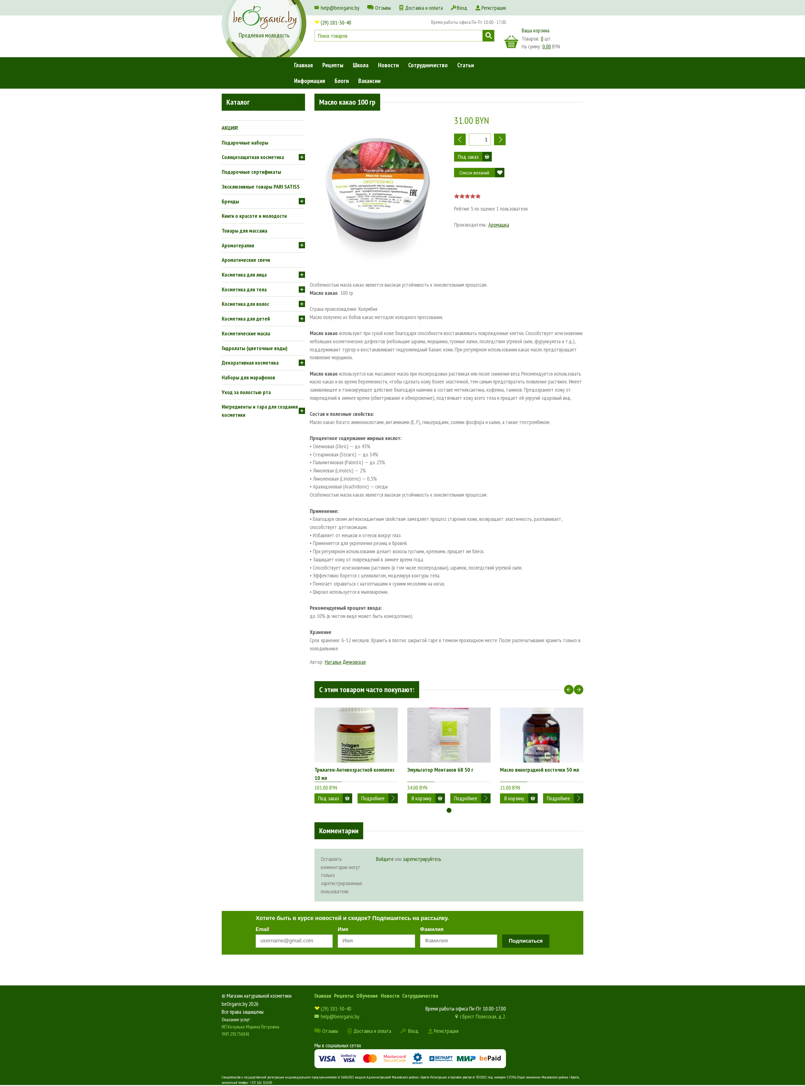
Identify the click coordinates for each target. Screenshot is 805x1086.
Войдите (385, 859)
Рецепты (332, 65)
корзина (511, 42)
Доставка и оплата (424, 7)
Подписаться (526, 941)
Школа (361, 65)
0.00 (546, 46)
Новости (388, 65)
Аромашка (498, 224)
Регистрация (493, 7)
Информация (309, 81)
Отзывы (383, 7)
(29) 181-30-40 (336, 22)
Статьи (465, 65)
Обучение (367, 995)
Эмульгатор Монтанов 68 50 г (440, 769)
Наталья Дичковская (345, 661)
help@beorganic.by (340, 7)
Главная (303, 65)
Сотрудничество (428, 65)
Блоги (342, 81)
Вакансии (369, 81)
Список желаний (474, 172)
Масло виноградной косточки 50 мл (539, 769)
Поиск (488, 35)
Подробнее (373, 798)
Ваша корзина (535, 30)
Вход (462, 7)
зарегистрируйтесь (422, 859)
